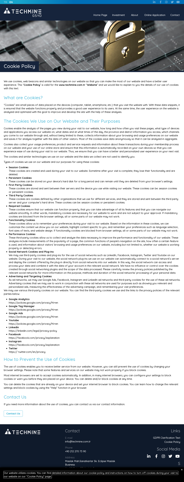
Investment (118, 15)
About (134, 15)
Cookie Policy (172, 441)
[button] (182, 470)
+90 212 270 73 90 (75, 451)
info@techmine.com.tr (78, 441)
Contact (175, 15)
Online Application (154, 15)
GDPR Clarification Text (166, 437)
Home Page (100, 15)
